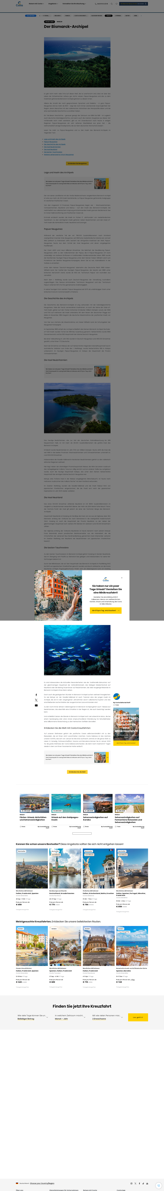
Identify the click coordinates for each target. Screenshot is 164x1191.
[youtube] (147, 1184)
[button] (159, 1186)
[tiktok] (143, 1184)
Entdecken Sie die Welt (77, 772)
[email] (36, 705)
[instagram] (131, 1184)
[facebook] (36, 695)
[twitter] (36, 700)
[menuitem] (34, 1017)
